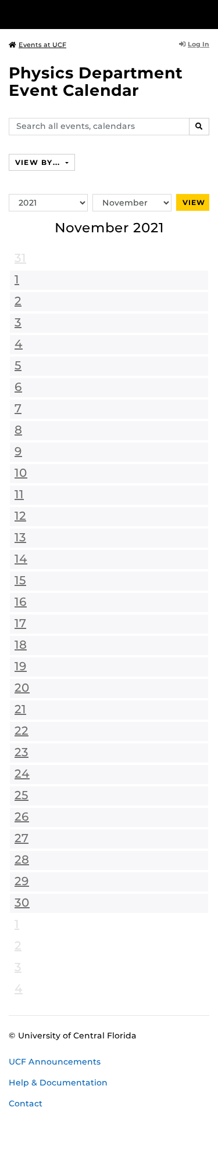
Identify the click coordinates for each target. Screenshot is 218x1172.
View (194, 202)
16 (21, 602)
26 (22, 817)
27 (21, 838)
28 (22, 860)
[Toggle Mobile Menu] (206, 14)
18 (21, 645)
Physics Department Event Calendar (96, 81)
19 (21, 666)
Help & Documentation (58, 1082)
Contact (25, 1103)
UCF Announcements (55, 1061)
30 (22, 902)
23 (21, 752)
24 (22, 774)
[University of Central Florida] (88, 14)
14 (21, 559)
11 (19, 494)
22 (21, 731)
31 (20, 258)
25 (21, 795)
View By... (39, 162)
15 (20, 580)
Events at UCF (42, 45)
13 (20, 537)
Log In (198, 44)
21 (20, 709)
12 (20, 516)
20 (22, 688)
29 (22, 881)
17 (20, 623)
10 (21, 473)
